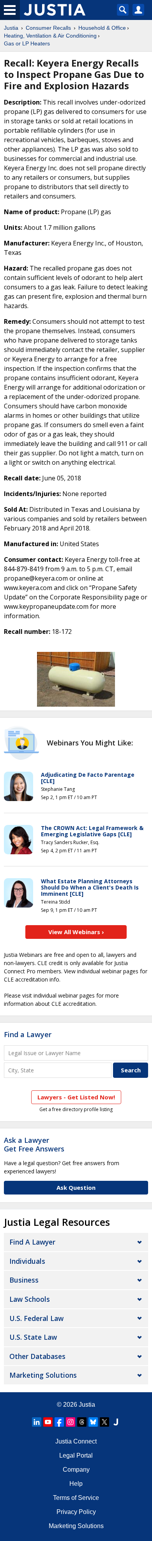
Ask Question (76, 1187)
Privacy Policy (76, 1512)
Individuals (27, 1261)
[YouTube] (48, 1422)
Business (24, 1280)
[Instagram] (70, 1422)
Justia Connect (76, 1441)
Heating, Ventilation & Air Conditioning (50, 35)
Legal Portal (76, 1455)
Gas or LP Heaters (27, 43)
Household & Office (102, 28)
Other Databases (37, 1356)
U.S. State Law (33, 1337)
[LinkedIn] (36, 1422)
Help (76, 1483)
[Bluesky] (93, 1422)
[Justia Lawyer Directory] (115, 1422)
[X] (104, 1422)
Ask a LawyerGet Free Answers (34, 1144)
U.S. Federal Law (36, 1318)
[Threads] (82, 1422)
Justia (11, 28)
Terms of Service (76, 1497)
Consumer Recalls (48, 28)
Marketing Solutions (43, 1375)
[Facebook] (59, 1422)
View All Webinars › (76, 932)
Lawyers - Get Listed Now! (76, 1097)
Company (76, 1469)
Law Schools (29, 1299)
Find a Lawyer (27, 1034)
